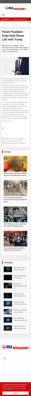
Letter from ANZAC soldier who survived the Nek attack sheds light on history (15, 199)
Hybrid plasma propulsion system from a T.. (20, 286)
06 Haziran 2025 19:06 (8, 54)
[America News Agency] (15, 347)
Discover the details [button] (20, 388)
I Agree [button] (15, 393)
